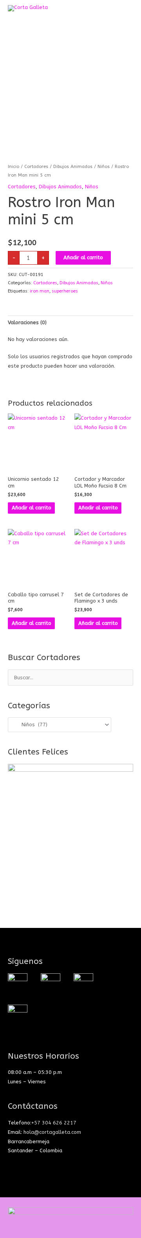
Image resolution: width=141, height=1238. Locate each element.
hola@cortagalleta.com (52, 1132)
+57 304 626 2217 (53, 1123)
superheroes (65, 291)
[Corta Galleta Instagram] (17, 982)
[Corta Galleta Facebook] (50, 982)
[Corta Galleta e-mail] (83, 982)
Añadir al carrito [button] (31, 508)
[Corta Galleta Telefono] (17, 1014)
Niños (104, 166)
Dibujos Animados (72, 166)
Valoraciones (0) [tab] (27, 322)
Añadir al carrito (83, 257)
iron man (39, 291)
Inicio (13, 166)
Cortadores (36, 166)
